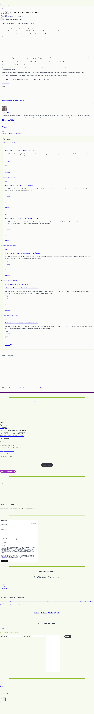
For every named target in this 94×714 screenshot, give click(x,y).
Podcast (24, 284)
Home (4, 6)
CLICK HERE (5, 83)
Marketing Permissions (5, 536)
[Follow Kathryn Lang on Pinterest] (13, 120)
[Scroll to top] (1, 699)
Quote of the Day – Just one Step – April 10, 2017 (20, 185)
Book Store (5, 11)
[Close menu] (0, 702)
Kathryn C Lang (7, 693)
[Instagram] (2, 686)
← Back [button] (2, 628)
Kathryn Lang (5, 112)
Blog (4, 9)
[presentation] (48, 143)
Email (26, 636)
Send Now (67, 636)
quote (14, 100)
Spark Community (7, 8)
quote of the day (20, 100)
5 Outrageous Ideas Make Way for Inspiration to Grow (21, 288)
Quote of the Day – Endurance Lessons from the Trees (21, 323)
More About (6, 13)
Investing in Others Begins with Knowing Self (13, 128)
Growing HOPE (8, 284)
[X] (0, 686)
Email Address (4, 524)
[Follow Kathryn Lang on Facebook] (3, 120)
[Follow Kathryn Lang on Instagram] (7, 120)
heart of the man (9, 100)
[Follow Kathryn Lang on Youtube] (9, 120)
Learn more (3, 557)
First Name (3, 529)
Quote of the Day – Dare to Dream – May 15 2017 (20, 150)
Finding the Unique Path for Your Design (11, 132)
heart (3, 100)
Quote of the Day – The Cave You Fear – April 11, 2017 (22, 218)
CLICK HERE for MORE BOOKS (47, 613)
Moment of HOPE (17, 284)
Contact (5, 15)
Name (3, 636)
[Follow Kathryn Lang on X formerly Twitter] (5, 120)
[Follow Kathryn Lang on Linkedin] (11, 120)
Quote (6, 146)
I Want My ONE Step (47, 465)
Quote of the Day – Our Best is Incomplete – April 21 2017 (23, 253)
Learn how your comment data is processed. (30, 387)
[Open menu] (1, 18)
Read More (8, 172)
